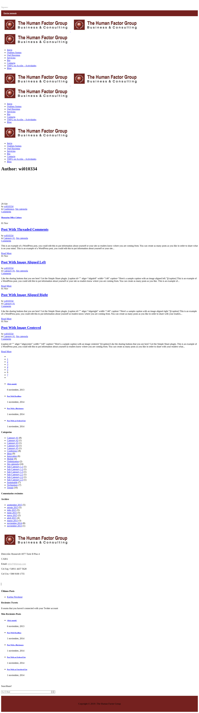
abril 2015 (11, 518)
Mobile (10, 459)
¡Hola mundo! (12, 384)
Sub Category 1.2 (15, 469)
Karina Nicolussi (14, 597)
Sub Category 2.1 (15, 474)
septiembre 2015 (14, 505)
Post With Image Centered (21, 327)
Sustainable (12, 482)
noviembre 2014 (14, 523)
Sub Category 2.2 (15, 477)
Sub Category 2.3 (15, 480)
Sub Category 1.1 (15, 466)
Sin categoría (21, 209)
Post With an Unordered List (17, 669)
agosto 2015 (12, 507)
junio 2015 (12, 512)
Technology (12, 485)
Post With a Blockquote (15, 408)
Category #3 (12, 443)
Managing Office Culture (11, 217)
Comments (6, 211)
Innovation (12, 456)
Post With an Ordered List (16, 421)
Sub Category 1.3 (15, 472)
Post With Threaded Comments (24, 229)
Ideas (9, 453)
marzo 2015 (12, 520)
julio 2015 (11, 510)
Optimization (13, 461)
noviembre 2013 (14, 526)
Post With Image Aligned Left (23, 262)
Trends (10, 487)
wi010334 (8, 206)
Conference (8, 209)
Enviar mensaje (10, 13)
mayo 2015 (12, 515)
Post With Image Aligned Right (24, 295)
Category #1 (9, 238)
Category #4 (12, 445)
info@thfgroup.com (10, 2)
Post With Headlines (14, 396)
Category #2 (12, 440)
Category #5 (12, 448)
